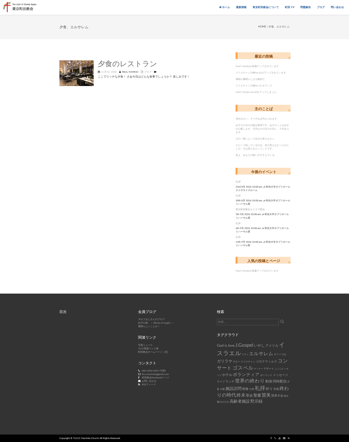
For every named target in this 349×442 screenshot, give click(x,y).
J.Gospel (244, 345)
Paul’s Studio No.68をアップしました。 (257, 92)
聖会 (249, 395)
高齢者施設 (240, 401)
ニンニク (279, 369)
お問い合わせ (149, 381)
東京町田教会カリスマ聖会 (250, 209)
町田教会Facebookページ (155, 377)
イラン (245, 354)
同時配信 (280, 381)
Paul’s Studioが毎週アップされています (257, 66)
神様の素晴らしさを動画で (250, 79)
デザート (269, 368)
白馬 (251, 389)
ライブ (221, 381)
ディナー (258, 369)
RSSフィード (149, 384)
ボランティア (246, 375)
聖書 (257, 395)
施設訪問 (233, 389)
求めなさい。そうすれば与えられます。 (257, 119)
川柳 (222, 389)
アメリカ (271, 345)
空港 (276, 389)
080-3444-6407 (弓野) (154, 371)
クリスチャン (248, 361)
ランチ (229, 381)
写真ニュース (145, 345)
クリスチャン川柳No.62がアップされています (261, 72)
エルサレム (261, 354)
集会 (286, 396)
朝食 (245, 389)
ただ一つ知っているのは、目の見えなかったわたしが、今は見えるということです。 (262, 147)
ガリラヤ (224, 361)
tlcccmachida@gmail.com (155, 374)
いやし (259, 345)
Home (262, 26)
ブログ (147, 72)
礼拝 (238, 182)
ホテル (227, 375)
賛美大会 (277, 395)
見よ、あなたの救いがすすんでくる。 (256, 155)
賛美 (266, 395)
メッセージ (280, 375)
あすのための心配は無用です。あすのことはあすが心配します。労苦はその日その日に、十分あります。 (262, 128)
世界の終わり (250, 381)
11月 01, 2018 (109, 72)
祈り (269, 389)
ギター (236, 362)
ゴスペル (242, 368)
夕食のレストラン (127, 64)
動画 (268, 381)
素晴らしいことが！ (149, 326)
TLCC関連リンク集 (148, 348)
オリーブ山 (280, 354)
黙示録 (256, 401)
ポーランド (266, 375)
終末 (241, 395)
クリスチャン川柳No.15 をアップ (254, 85)
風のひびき (223, 402)
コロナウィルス (266, 361)
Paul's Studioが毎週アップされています (257, 271)
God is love (226, 345)
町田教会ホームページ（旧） (154, 352)
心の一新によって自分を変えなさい (255, 139)
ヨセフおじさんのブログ (151, 319)
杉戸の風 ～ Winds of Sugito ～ (155, 323)
